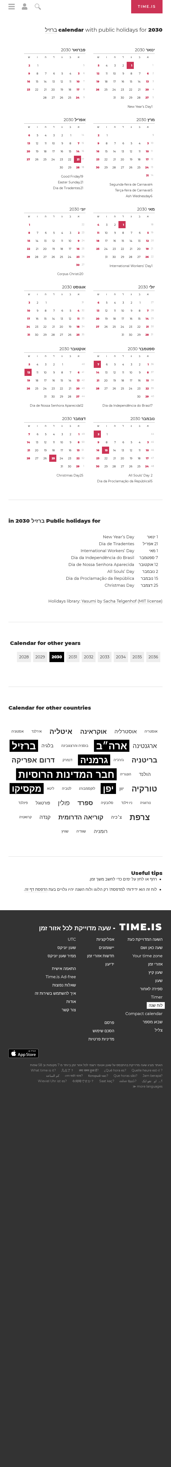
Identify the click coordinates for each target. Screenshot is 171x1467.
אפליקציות (105, 939)
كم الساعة (52, 1076)
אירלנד (36, 731)
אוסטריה (151, 731)
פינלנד (23, 803)
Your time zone (147, 955)
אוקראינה (93, 731)
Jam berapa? (153, 1076)
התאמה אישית (64, 968)
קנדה (45, 817)
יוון (121, 788)
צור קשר (69, 1009)
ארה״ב (111, 746)
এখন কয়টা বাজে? (74, 1076)
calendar (103, 30)
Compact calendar (144, 1013)
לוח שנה (156, 1005)
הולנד (145, 774)
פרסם (109, 1022)
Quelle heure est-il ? (147, 1070)
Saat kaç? (106, 1081)
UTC (72, 939)
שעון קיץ (156, 972)
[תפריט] (11, 7)
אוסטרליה (125, 731)
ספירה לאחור (151, 988)
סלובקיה (107, 803)
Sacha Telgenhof (119, 601)
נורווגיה (145, 803)
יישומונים (106, 947)
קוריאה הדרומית (80, 817)
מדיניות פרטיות (101, 1039)
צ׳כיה (116, 817)
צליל (159, 1030)
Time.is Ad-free (61, 976)
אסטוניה (17, 731)
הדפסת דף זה (36, 889)
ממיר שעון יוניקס (62, 955)
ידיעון (109, 964)
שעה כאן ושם (151, 947)
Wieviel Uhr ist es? (52, 1081)
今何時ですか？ (83, 1081)
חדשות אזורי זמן (100, 955)
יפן (108, 788)
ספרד (85, 803)
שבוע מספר (153, 1021)
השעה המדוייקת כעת (145, 939)
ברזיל (51, 30)
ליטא (50, 788)
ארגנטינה (145, 746)
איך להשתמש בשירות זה (55, 993)
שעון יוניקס (66, 947)
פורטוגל (43, 803)
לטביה (66, 788)
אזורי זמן (155, 964)
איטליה (60, 731)
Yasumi (88, 601)
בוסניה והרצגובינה (74, 746)
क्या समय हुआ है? (89, 1070)
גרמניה (94, 759)
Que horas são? (125, 1076)
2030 (140, 50)
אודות (71, 1001)
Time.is (147, 6)
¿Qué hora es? (115, 1070)
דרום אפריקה (33, 760)
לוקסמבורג (87, 788)
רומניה (101, 831)
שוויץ (65, 831)
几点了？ (67, 1070)
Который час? (98, 1076)
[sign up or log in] (24, 8)
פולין (64, 803)
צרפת (140, 817)
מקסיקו (26, 788)
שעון (159, 980)
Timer (157, 997)
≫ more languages (148, 1086)
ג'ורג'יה (119, 760)
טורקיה (144, 789)
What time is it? (43, 1070)
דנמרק (67, 760)
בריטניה (144, 760)
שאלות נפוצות (64, 985)
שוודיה (81, 831)
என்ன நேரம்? (128, 1081)
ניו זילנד (126, 803)
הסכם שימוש (103, 1030)
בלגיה (47, 746)
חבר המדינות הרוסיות (66, 774)
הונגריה (125, 774)
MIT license (150, 601)
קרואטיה (25, 817)
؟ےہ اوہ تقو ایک (152, 1081)
